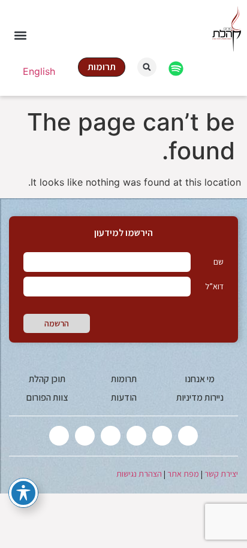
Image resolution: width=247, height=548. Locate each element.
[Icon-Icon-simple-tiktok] (85, 436)
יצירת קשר (221, 473)
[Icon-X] (188, 436)
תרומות (124, 379)
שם (218, 261)
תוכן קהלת (47, 379)
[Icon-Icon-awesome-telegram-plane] (59, 436)
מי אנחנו (200, 379)
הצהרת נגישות (139, 473)
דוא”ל (214, 286)
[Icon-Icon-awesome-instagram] (136, 436)
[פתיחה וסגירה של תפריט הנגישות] (23, 493)
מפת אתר (183, 473)
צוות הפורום (47, 397)
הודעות (124, 397)
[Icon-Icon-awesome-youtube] (111, 436)
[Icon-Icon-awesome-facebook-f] (162, 436)
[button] (21, 36)
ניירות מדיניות (200, 397)
